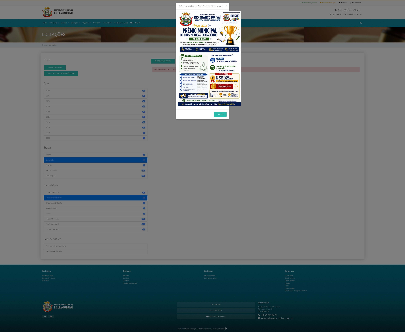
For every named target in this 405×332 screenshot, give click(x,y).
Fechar (220, 114)
